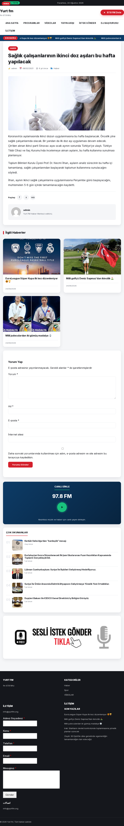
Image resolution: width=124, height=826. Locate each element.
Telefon (8, 743)
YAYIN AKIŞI (67, 23)
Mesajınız (9, 768)
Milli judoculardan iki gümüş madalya (27, 335)
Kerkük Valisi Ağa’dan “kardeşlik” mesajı (45, 541)
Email (7, 755)
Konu (7, 730)
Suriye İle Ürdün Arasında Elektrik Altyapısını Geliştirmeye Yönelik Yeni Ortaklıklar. (66, 584)
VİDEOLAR (50, 23)
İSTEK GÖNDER (87, 23)
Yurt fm (6, 11)
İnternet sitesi (15, 434)
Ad (10, 406)
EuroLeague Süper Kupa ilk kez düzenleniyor (23, 38)
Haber (13, 48)
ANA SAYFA (12, 23)
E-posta (13, 420)
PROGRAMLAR (31, 23)
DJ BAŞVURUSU (109, 23)
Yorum (13, 374)
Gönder (9, 794)
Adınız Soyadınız (14, 718)
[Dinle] (62, 507)
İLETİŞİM (10, 30)
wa (32, 197)
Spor (66, 690)
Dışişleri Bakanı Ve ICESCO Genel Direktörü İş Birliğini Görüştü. (56, 598)
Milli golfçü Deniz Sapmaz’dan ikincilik (72, 38)
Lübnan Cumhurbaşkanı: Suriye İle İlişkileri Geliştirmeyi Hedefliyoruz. (60, 569)
